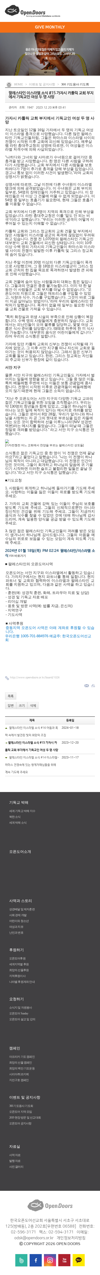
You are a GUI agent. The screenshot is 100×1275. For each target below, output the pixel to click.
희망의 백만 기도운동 (22, 1068)
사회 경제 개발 (18, 915)
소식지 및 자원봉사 (20, 1007)
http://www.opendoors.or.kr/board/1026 (34, 677)
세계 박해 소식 (18, 822)
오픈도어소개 (20, 852)
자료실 (14, 1146)
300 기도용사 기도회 (21, 1106)
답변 (11, 705)
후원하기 (16, 950)
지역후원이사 (17, 976)
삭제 (33, 705)
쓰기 (22, 705)
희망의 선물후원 (19, 970)
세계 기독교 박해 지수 (22, 811)
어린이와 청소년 (19, 921)
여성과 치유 (16, 927)
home (18, 84)
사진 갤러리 (16, 1166)
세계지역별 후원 (19, 964)
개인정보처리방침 (71, 1238)
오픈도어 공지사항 (20, 1123)
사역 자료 (15, 1155)
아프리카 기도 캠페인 (22, 1056)
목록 (11, 696)
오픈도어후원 (17, 958)
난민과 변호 (16, 932)
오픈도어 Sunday (18, 1013)
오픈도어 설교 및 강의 (22, 1019)
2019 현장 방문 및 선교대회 (25, 1117)
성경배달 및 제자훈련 (22, 909)
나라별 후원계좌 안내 (22, 982)
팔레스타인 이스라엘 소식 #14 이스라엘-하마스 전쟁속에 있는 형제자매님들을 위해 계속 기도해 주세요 (32, 765)
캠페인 (14, 1048)
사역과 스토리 (20, 901)
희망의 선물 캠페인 (20, 1062)
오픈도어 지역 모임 (20, 1111)
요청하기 (16, 999)
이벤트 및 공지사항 (24, 1097)
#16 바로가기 (17, 555)
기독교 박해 (18, 802)
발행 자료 (15, 1161)
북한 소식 (15, 817)
